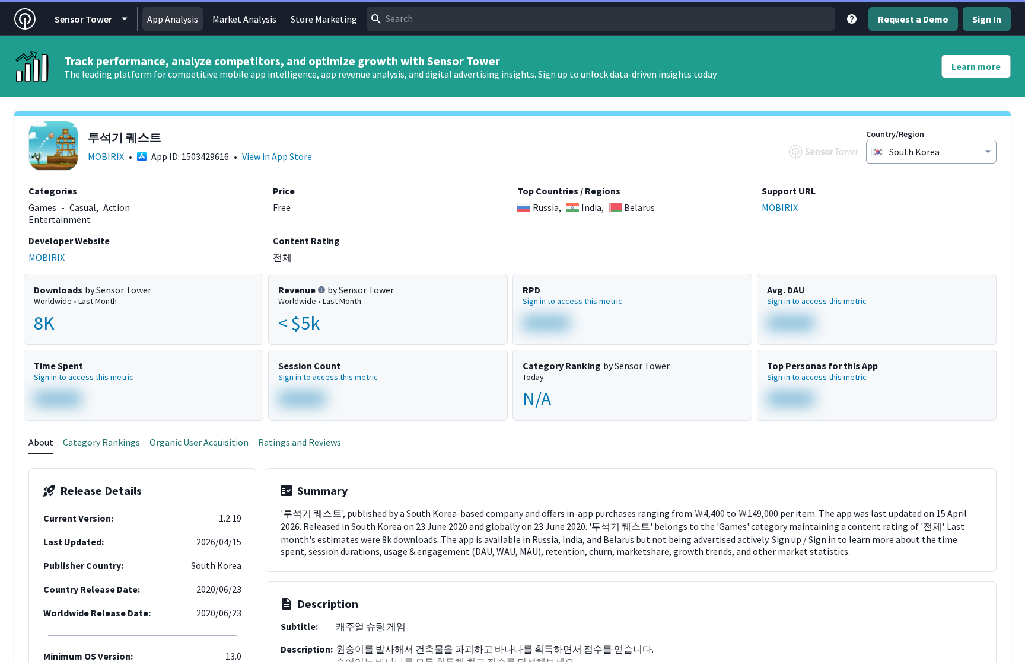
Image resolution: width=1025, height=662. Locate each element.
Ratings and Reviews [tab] (299, 442)
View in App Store (277, 156)
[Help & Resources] (852, 19)
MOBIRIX (106, 156)
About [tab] (40, 442)
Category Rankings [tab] (101, 442)
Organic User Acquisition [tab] (199, 442)
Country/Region (895, 134)
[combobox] (601, 19)
